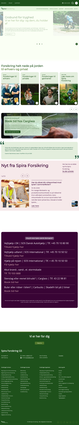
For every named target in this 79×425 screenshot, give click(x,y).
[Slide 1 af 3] (37, 44)
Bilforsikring (23, 370)
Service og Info (62, 367)
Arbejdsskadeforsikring (6, 374)
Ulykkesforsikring (24, 381)
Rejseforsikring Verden (25, 379)
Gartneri (17, 3)
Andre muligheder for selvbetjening (66, 383)
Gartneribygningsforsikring (45, 379)
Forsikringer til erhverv (6, 367)
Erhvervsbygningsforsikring (7, 381)
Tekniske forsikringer (5, 398)
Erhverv (3, 3)
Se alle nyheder (68, 171)
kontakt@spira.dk (29, 357)
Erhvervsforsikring (42, 8)
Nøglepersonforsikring (6, 414)
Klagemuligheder (62, 395)
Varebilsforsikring (43, 387)
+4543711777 (29, 355)
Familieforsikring (24, 377)
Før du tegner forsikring (64, 389)
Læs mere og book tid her (12, 131)
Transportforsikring (5, 400)
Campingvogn (23, 387)
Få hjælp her (11, 264)
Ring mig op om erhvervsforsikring (8, 370)
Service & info (69, 8)
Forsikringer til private (25, 367)
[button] (76, 3)
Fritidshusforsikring (24, 385)
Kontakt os (5, 34)
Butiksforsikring (4, 387)
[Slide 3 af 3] (42, 44)
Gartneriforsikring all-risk (45, 381)
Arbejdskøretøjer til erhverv (7, 395)
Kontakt (61, 8)
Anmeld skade (54, 8)
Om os (75, 8)
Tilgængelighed (62, 398)
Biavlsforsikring (4, 404)
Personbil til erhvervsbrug (45, 389)
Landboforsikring (24, 374)
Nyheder (60, 385)
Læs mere (35, 206)
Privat (10, 3)
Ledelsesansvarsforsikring (6, 410)
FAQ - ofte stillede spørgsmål (65, 377)
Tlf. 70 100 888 (12, 273)
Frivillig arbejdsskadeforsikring (7, 377)
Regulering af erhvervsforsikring (8, 372)
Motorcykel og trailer (24, 389)
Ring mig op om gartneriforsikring (47, 370)
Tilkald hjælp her (14, 247)
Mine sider (67, 3)
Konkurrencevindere (63, 387)
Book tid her (11, 282)
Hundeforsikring (23, 391)
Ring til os (39, 343)
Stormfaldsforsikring (5, 402)
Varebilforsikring (4, 389)
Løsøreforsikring (4, 385)
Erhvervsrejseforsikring (6, 406)
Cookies (60, 393)
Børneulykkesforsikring (25, 383)
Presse (60, 372)
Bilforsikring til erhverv (6, 391)
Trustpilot (61, 355)
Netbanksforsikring (5, 408)
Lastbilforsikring (4, 393)
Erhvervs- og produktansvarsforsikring (9, 379)
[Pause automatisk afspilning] (77, 44)
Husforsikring (23, 372)
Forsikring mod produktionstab (46, 383)
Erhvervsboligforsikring (6, 383)
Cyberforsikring (4, 412)
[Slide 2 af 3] (39, 44)
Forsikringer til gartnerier (45, 367)
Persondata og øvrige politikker (65, 391)
